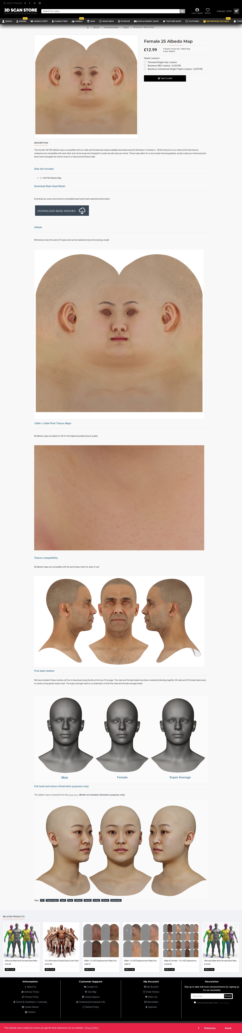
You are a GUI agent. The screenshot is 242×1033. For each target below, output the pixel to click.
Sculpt (96, 900)
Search (126, 27)
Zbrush (105, 900)
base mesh (115, 900)
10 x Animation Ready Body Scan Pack (62, 961)
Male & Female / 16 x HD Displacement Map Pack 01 (181, 961)
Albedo (78, 900)
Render (87, 900)
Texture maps (52, 900)
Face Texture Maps (111, 27)
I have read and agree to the (212, 1003)
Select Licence (151, 58)
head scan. (73, 795)
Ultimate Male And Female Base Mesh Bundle (22, 961)
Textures (96, 27)
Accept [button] (228, 1028)
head (63, 900)
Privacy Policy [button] (92, 1028)
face (70, 900)
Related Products (14, 916)
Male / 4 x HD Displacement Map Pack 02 (141, 961)
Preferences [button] (210, 1028)
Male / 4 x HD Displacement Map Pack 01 (101, 961)
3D (42, 900)
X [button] (198, 1028)
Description (41, 143)
